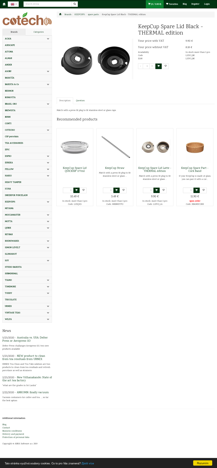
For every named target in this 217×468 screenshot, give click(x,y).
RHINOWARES (12, 241)
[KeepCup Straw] (115, 147)
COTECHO (10, 130)
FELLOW (9, 169)
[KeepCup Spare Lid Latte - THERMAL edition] (155, 147)
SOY (7, 260)
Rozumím (202, 463)
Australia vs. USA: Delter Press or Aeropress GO (25, 339)
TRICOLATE (11, 299)
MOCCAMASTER (12, 215)
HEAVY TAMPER (13, 182)
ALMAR (8, 58)
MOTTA (8, 221)
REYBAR (9, 234)
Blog (185, 4)
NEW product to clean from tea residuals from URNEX (23, 357)
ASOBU (8, 71)
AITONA (9, 51)
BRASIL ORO (11, 104)
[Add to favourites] (165, 66)
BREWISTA (10, 110)
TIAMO (8, 280)
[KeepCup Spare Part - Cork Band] (195, 147)
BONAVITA (10, 97)
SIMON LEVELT (12, 247)
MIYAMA (9, 208)
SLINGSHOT (11, 254)
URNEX (8, 306)
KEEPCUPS (10, 202)
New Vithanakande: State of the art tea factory (27, 379)
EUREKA (9, 162)
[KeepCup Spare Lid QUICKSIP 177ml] (75, 147)
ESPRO (8, 156)
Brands (14, 32)
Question (80, 100)
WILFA (8, 319)
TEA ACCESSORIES (14, 143)
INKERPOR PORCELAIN (16, 195)
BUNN (7, 117)
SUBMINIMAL (11, 273)
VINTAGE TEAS (12, 312)
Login (207, 4)
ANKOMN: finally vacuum (33, 393)
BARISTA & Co (12, 84)
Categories (39, 32)
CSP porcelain (11, 136)
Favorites (173, 4)
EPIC (7, 149)
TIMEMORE (10, 286)
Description (65, 100)
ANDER (8, 65)
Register (195, 4)
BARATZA (9, 78)
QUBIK (8, 228)
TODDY (8, 293)
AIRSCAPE (10, 45)
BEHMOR (9, 91)
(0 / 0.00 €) (155, 4)
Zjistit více (87, 463)
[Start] (60, 14)
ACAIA (8, 38)
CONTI (8, 123)
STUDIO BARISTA (13, 267)
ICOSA (8, 188)
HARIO (8, 175)
